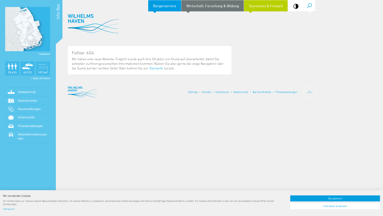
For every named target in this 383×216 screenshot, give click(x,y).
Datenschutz (240, 92)
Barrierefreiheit (262, 92)
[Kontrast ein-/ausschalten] (296, 6)
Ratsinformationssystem (33, 136)
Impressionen (27, 100)
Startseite (156, 68)
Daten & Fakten (41, 78)
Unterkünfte (26, 117)
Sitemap (193, 92)
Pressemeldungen (30, 126)
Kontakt (206, 92)
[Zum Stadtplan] (27, 29)
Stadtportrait (27, 92)
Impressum (222, 92)
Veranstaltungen (29, 109)
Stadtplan (44, 53)
